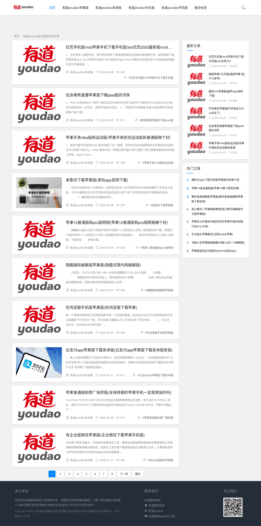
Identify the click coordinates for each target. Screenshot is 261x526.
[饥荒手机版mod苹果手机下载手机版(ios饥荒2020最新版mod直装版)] (39, 60)
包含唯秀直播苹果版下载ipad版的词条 (98, 95)
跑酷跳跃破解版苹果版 (160, 290)
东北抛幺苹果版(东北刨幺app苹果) (212, 234)
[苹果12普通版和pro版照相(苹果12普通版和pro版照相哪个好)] (39, 236)
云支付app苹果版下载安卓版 (156, 375)
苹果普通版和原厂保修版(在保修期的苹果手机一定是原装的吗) (119, 392)
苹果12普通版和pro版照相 (157, 247)
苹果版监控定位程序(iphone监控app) (213, 250)
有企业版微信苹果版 (161, 460)
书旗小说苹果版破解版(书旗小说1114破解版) (218, 242)
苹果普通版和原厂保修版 (158, 417)
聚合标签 (201, 8)
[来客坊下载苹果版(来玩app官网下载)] (39, 193)
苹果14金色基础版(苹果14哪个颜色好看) (215, 188)
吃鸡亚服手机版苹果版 (160, 332)
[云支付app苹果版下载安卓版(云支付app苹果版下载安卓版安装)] (39, 363)
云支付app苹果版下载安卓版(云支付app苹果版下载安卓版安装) (119, 350)
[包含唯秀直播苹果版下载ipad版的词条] (39, 108)
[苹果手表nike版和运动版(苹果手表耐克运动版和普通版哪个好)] (39, 151)
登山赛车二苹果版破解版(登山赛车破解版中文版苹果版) (217, 211)
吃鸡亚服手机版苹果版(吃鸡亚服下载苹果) (101, 307)
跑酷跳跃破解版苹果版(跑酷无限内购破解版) (103, 265)
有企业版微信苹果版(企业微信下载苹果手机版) (105, 435)
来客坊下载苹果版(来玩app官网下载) (97, 180)
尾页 (137, 474)
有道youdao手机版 (174, 8)
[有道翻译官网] (24, 11)
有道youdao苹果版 (75, 8)
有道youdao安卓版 (108, 8)
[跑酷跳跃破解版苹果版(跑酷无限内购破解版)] (39, 278)
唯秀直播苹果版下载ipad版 (157, 120)
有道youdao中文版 (141, 8)
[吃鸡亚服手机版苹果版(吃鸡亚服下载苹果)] (39, 321)
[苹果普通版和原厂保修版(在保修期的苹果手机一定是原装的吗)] (39, 406)
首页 (52, 8)
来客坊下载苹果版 (162, 205)
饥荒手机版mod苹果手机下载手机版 (151, 77)
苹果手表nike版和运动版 (158, 162)
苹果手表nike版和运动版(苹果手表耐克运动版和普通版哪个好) (118, 137)
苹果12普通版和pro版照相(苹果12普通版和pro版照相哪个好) (117, 222)
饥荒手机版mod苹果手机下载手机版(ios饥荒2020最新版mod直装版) (123, 47)
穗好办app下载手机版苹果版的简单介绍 (215, 179)
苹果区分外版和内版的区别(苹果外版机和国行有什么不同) (217, 224)
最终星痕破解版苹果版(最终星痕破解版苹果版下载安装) (217, 199)
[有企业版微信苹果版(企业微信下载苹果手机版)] (39, 448)
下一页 (124, 474)
